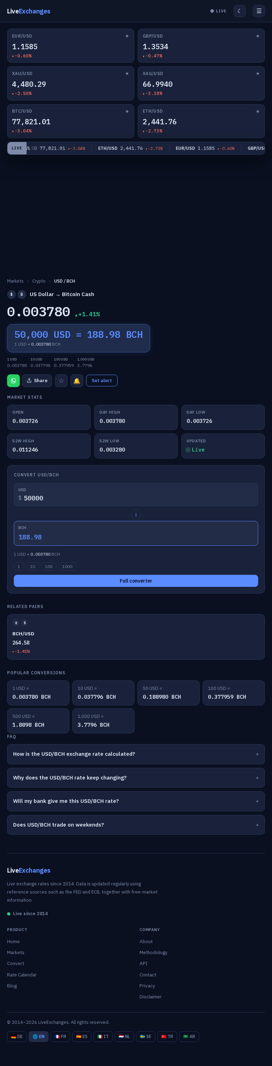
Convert (15, 963)
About (146, 941)
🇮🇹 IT (103, 1036)
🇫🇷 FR (60, 1036)
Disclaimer (151, 996)
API (143, 963)
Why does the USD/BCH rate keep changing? (70, 777)
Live (28, 11)
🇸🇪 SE (145, 1036)
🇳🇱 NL (124, 1036)
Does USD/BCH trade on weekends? (58, 824)
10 (32, 566)
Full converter (136, 581)
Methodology (154, 952)
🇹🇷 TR (167, 1036)
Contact (148, 974)
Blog (12, 985)
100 (48, 566)
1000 (67, 566)
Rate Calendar (22, 974)
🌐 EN (39, 1036)
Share (40, 381)
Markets (15, 952)
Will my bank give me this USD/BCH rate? (66, 801)
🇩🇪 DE (17, 1036)
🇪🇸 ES (81, 1036)
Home (13, 941)
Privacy (147, 985)
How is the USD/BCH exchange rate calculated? (74, 753)
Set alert (102, 381)
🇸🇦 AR (189, 1036)
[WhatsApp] (13, 380)
